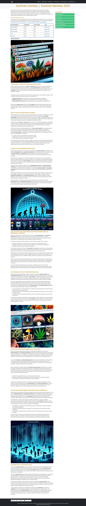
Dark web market (59, 27)
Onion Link (47, 27)
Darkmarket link (71, 1)
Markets (39, 1)
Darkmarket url (57, 1)
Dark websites (59, 16)
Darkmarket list (64, 1)
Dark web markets (59, 22)
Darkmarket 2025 (59, 14)
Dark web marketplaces (60, 24)
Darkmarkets (44, 1)
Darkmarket (50, 1)
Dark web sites (59, 19)
